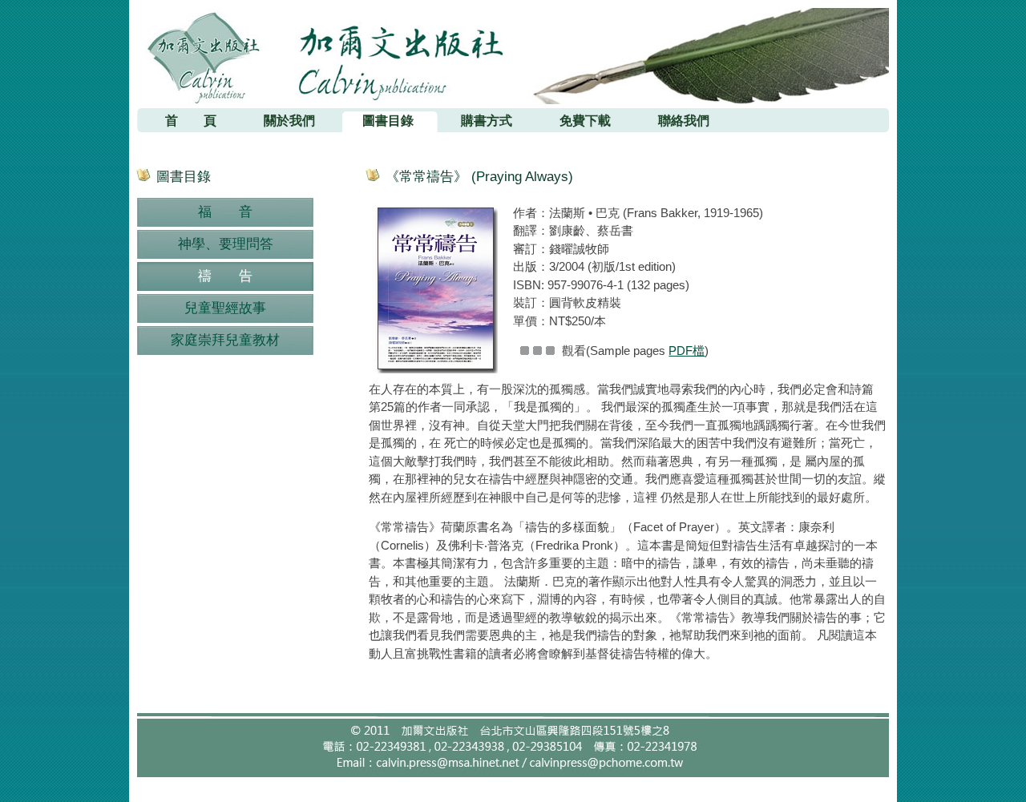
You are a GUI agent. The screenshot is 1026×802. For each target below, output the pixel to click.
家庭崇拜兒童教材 (225, 340)
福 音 (225, 212)
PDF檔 (687, 350)
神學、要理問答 (225, 244)
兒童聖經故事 (225, 308)
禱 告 (225, 276)
